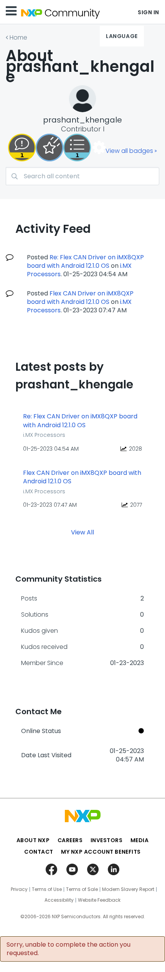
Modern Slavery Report (128, 889)
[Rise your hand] (77, 147)
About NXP (33, 840)
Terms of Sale (82, 889)
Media (139, 840)
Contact (38, 852)
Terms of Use (47, 889)
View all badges (129, 150)
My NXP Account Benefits (101, 852)
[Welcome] (49, 147)
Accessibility (59, 900)
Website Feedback (99, 900)
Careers (70, 840)
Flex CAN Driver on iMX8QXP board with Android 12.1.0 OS (80, 297)
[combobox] (82, 176)
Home (18, 37)
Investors (107, 840)
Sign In (148, 12)
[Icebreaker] (22, 147)
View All (82, 531)
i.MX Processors (44, 435)
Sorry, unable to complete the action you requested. (68, 948)
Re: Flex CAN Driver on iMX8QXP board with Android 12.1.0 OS (85, 261)
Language (121, 36)
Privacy (19, 889)
